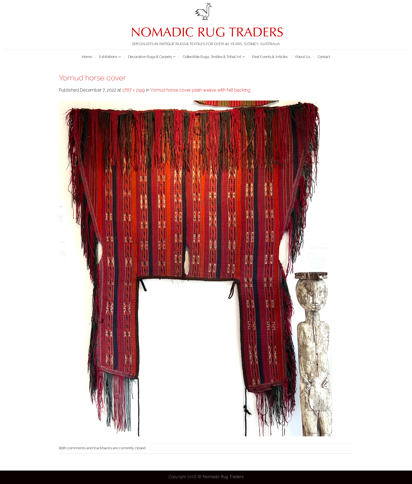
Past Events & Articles (270, 57)
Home (87, 57)
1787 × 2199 (133, 90)
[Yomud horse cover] (195, 268)
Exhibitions (108, 57)
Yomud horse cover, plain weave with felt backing (200, 90)
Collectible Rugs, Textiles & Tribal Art (212, 57)
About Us (302, 57)
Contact (324, 57)
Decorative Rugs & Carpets (150, 57)
